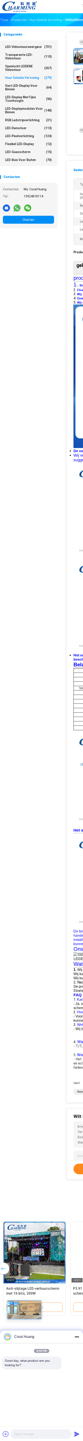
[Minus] (76, 1336)
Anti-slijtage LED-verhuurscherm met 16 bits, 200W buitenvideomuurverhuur (32, 1293)
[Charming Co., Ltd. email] (6, 207)
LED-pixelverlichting (28, 136)
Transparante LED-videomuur (28, 56)
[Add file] (6, 1434)
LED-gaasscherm (28, 152)
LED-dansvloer (28, 128)
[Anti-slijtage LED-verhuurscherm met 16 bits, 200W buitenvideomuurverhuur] (35, 1253)
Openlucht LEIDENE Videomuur (28, 68)
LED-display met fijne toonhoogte (28, 98)
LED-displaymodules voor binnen (28, 110)
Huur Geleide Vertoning (28, 77)
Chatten (28, 219)
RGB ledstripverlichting (28, 120)
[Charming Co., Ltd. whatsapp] (17, 207)
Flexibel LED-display (28, 144)
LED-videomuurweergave (28, 47)
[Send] (76, 1434)
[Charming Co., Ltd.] (19, 6)
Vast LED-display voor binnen (28, 87)
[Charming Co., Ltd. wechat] (27, 207)
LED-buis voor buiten (28, 160)
